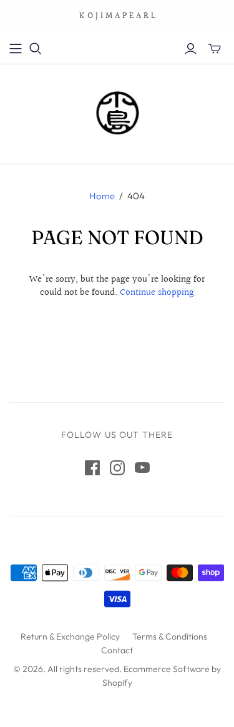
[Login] (190, 49)
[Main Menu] (15, 48)
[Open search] (35, 48)
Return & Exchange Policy (70, 636)
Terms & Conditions (169, 636)
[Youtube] (142, 467)
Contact (117, 650)
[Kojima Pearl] (117, 111)
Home (102, 196)
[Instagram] (117, 467)
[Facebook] (92, 467)
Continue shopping (157, 292)
